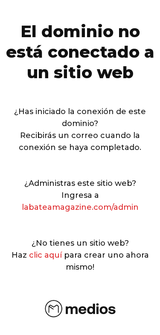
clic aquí (45, 255)
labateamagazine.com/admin (80, 207)
